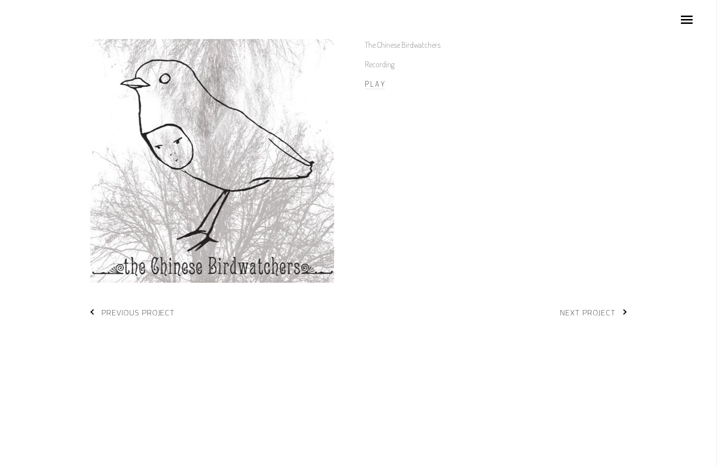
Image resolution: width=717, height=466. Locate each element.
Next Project (588, 312)
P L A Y (375, 84)
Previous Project (138, 312)
